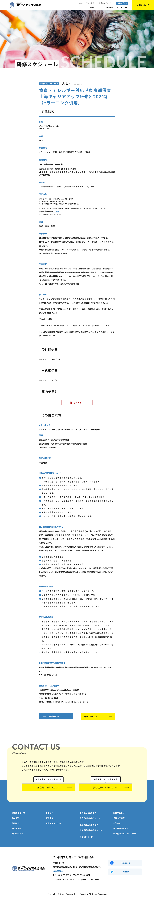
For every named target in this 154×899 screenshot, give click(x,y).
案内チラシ (78, 402)
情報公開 (15, 823)
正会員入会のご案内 (88, 813)
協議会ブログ (119, 818)
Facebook (125, 863)
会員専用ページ (86, 837)
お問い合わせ (119, 813)
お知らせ (117, 823)
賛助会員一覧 (17, 833)
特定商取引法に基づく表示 (124, 833)
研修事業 (49, 818)
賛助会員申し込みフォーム (91, 830)
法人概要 (15, 818)
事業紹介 (110, 7)
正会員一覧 (16, 828)
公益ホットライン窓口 (86, 3)
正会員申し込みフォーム (90, 818)
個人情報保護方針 (120, 828)
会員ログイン (122, 3)
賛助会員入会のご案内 (89, 825)
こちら (56, 211)
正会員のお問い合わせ (48, 787)
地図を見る (58, 870)
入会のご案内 (122, 7)
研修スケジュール (105, 3)
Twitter (125, 871)
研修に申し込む (91, 716)
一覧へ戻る (54, 716)
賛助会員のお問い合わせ (105, 787)
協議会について (96, 7)
